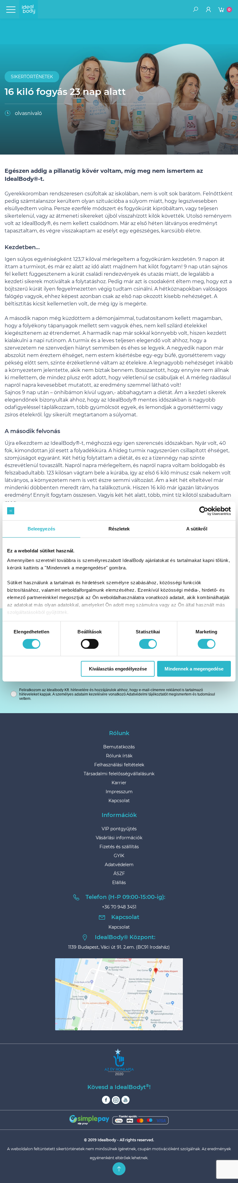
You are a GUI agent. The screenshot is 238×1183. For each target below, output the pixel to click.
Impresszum (119, 791)
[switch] (90, 644)
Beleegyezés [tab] (41, 528)
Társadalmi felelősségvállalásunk (119, 774)
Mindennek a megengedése (194, 668)
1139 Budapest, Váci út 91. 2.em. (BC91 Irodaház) (119, 947)
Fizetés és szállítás (119, 846)
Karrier (119, 782)
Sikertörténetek (32, 76)
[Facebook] (106, 1100)
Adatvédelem (119, 864)
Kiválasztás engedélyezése (118, 668)
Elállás (119, 882)
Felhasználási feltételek (119, 765)
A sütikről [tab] (196, 528)
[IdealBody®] (28, 9)
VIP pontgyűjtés (119, 829)
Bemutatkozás (119, 747)
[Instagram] (116, 1100)
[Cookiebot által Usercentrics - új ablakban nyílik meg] (204, 510)
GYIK (119, 855)
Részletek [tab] (119, 528)
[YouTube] (125, 1100)
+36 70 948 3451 (119, 907)
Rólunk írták (119, 756)
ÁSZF (119, 873)
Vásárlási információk (119, 837)
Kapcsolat (119, 800)
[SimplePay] (119, 1120)
